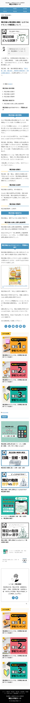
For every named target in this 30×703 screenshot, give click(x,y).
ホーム (5, 8)
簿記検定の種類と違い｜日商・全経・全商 (13, 467)
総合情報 (25, 8)
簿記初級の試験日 (9, 91)
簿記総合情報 (5, 412)
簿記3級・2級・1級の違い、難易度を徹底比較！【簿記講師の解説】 (15, 71)
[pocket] (13, 326)
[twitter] (5, 326)
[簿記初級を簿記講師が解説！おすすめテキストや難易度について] (16, 326)
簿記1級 (5, 11)
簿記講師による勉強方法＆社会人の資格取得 (15, 696)
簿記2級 (15, 11)
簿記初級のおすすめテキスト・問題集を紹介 (15, 108)
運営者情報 (16, 693)
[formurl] (16, 597)
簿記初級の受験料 (9, 96)
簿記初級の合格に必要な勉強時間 (14, 103)
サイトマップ (22, 693)
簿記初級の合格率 (9, 94)
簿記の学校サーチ (15, 4)
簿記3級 (25, 11)
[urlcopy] (24, 326)
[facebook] (9, 326)
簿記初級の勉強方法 (8, 100)
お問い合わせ (9, 693)
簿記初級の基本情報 (8, 88)
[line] (20, 326)
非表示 (10, 84)
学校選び (15, 8)
